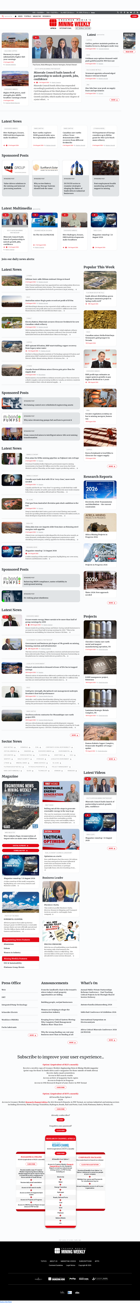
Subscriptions (85, 1261)
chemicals (24, 747)
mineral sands (22, 763)
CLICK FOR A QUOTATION (89, 1164)
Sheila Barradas (103, 649)
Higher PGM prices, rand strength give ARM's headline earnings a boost (14, 95)
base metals (9, 747)
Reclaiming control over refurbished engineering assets (48, 405)
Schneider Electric (10, 1012)
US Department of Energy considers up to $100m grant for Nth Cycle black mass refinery (103, 136)
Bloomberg (42, 374)
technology (43, 771)
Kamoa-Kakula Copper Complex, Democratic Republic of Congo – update (99, 745)
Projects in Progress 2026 (96, 565)
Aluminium (9, 944)
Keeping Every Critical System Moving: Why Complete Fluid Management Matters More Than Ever (58, 1022)
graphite (7, 759)
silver (29, 771)
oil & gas (56, 763)
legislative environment (60, 759)
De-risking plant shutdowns (36, 598)
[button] (36, 37)
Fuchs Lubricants (9, 1027)
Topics (44, 1261)
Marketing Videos (68, 1261)
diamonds (28, 751)
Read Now (129, 52)
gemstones (58, 755)
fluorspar (43, 755)
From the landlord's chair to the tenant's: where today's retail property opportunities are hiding (59, 992)
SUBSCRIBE (31, 1164)
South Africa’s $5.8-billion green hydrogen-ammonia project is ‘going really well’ (99, 298)
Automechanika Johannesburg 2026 (96, 1005)
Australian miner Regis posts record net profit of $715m (49, 300)
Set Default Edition (83, 28)
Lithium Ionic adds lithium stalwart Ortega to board (47, 279)
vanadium (71, 771)
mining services (40, 763)
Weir (4, 990)
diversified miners (45, 751)
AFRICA (53, 28)
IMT (3, 997)
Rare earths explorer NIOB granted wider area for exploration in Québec (44, 135)
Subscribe (61, 1087)
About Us (53, 1261)
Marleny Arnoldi (103, 78)
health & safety (24, 759)
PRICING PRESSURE (52, 944)
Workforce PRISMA (10, 1020)
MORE (113, 100)
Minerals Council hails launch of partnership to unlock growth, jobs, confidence (56, 76)
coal (37, 747)
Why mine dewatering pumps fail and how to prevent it (48, 420)
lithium (7, 763)
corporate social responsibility (58, 747)
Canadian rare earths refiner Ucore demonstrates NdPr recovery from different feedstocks (73, 138)
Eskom (7, 948)
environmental (65, 751)
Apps (97, 1261)
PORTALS (27, 16)
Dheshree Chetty (51, 905)
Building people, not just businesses (56, 1002)
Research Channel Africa (36, 1102)
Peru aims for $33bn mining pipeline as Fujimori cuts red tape (52, 458)
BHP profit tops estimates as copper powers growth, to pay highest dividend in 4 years (98, 376)
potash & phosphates (37, 767)
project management (60, 767)
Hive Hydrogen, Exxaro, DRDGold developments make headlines (13, 135)
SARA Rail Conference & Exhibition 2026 (98, 1012)
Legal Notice (70, 1265)
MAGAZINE (37, 16)
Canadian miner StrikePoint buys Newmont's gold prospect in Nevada (99, 337)
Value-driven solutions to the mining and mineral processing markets (15, 185)
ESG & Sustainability (13, 963)
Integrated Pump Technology (14, 1005)
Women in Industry (12, 953)
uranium (57, 771)
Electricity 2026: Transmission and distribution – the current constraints (98, 504)
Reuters (101, 63)
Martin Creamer (56, 82)
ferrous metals (26, 755)
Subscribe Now (6, 1302)
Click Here (61, 1130)
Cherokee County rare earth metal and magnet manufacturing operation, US (98, 644)
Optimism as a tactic (53, 856)
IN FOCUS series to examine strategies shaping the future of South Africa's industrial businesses (74, 188)
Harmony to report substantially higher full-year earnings (14, 56)
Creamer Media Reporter (12, 103)
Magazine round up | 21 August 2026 (102, 236)
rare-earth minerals (12, 771)
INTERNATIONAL (65, 28)
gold (72, 755)
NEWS (20, 16)
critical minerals (11, 751)
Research (47, 16)
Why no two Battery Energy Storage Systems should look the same (44, 185)
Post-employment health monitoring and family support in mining (105, 185)
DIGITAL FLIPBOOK (20, 845)
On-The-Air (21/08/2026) (43, 235)
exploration (9, 755)
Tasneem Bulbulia (10, 64)
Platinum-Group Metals (14, 967)
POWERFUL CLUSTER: (13, 919)
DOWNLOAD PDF (20, 850)
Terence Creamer (46, 648)
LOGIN (134, 16)
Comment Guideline (56, 1265)
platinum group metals (13, 767)
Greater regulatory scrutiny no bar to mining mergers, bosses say (98, 416)
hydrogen (40, 759)
